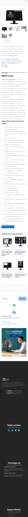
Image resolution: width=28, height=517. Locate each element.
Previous (7, 40)
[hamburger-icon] (26, 1)
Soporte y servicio (6, 321)
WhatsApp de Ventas (7, 318)
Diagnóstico (5, 63)
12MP (7, 61)
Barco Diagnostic (17, 61)
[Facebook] (9, 430)
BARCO (7, 67)
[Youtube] (16, 430)
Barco (11, 61)
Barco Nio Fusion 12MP (9, 79)
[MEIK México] (14, 514)
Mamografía (11, 63)
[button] (24, 9)
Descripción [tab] (5, 73)
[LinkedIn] (12, 430)
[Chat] (19, 430)
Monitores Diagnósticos (13, 59)
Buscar (22, 299)
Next (6, 42)
